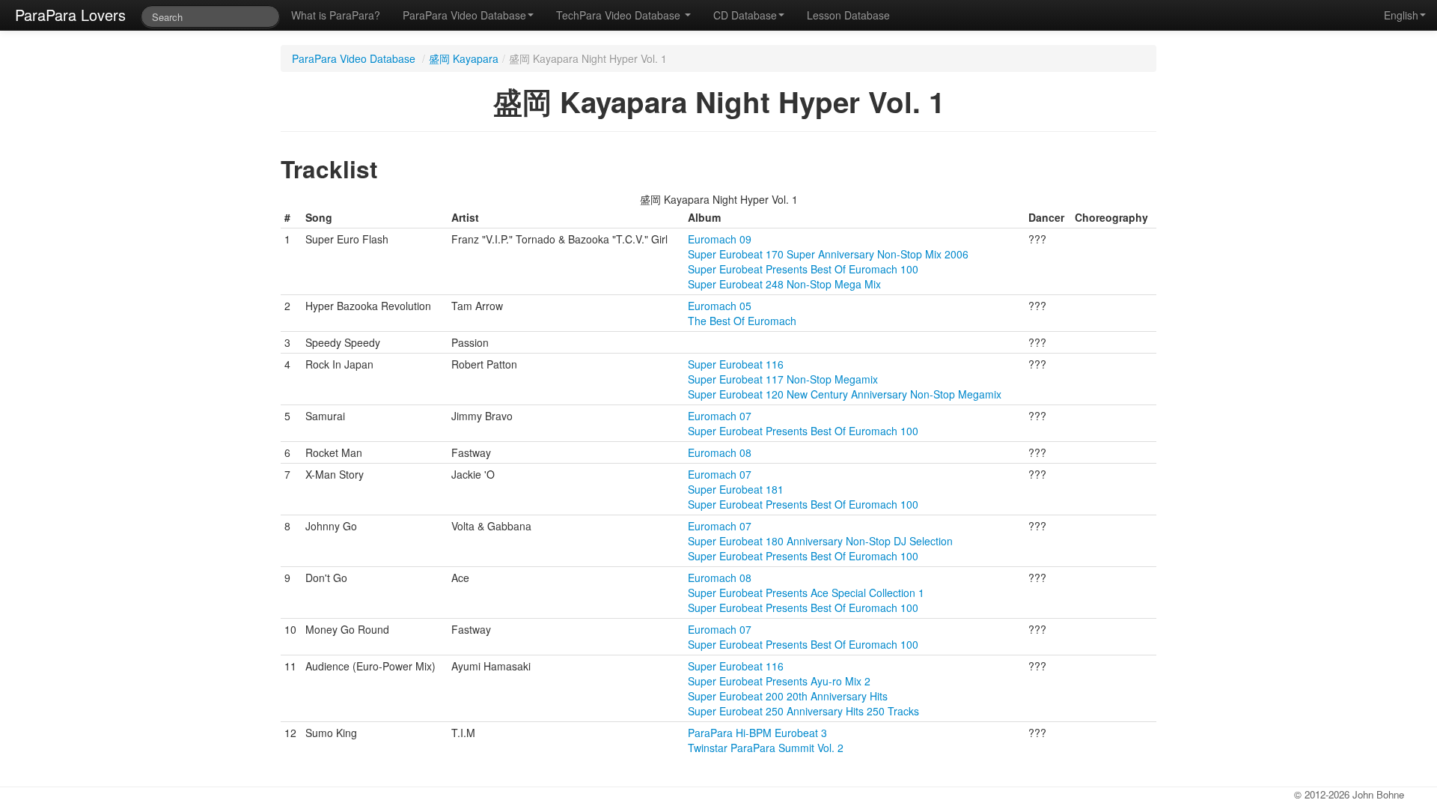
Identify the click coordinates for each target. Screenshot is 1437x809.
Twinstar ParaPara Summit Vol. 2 (765, 747)
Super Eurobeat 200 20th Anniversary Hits (788, 695)
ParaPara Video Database (464, 14)
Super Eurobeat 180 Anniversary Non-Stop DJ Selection (820, 540)
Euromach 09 (719, 238)
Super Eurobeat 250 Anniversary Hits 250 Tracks (803, 710)
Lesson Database (848, 14)
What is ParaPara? (335, 14)
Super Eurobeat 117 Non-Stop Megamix (783, 379)
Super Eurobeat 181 (736, 489)
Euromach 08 (719, 452)
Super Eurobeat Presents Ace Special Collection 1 (806, 592)
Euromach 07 (719, 415)
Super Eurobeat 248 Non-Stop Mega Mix (784, 283)
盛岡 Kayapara (463, 58)
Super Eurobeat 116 (736, 364)
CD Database (745, 14)
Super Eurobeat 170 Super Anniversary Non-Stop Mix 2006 (828, 253)
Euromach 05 (719, 305)
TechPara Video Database (619, 14)
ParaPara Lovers (70, 14)
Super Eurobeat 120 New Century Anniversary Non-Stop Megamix (844, 394)
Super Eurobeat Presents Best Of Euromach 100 (803, 268)
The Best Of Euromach (742, 320)
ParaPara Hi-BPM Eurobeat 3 (757, 732)
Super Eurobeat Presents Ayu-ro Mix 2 (779, 680)
